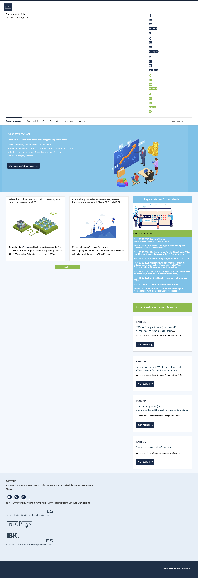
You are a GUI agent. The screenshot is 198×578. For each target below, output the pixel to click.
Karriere (81, 121)
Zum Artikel (144, 344)
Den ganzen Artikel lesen (22, 165)
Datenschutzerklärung (171, 569)
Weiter (67, 267)
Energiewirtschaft (13, 121)
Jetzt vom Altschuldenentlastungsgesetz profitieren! (37, 139)
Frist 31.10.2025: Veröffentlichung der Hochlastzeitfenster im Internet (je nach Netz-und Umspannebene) (162, 272)
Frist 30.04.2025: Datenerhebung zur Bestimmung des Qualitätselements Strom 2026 (159, 246)
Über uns (69, 121)
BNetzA (25, 247)
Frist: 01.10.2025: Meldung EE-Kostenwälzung (156, 284)
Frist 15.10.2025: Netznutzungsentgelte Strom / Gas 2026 (161, 258)
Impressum (186, 569)
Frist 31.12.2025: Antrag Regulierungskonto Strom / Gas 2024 (160, 278)
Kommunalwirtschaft (35, 121)
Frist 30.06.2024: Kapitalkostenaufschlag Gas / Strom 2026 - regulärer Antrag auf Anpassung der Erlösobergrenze (162, 253)
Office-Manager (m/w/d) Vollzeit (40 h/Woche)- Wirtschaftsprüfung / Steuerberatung (156, 330)
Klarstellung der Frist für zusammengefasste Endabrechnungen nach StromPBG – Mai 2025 (97, 200)
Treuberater (55, 121)
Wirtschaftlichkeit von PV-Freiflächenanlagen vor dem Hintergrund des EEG (35, 200)
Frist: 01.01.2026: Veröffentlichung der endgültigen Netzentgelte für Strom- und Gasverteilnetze (158, 289)
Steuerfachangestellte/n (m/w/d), (154, 447)
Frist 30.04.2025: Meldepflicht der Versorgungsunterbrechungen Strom (151, 240)
